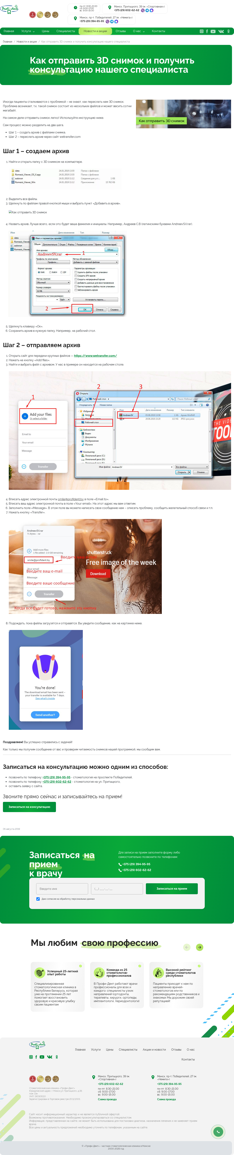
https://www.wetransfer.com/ (95, 356)
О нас (191, 1049)
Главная (80, 1049)
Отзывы (176, 1049)
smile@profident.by (71, 499)
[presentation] (186, 947)
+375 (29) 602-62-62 (126, 10)
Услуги (96, 1049)
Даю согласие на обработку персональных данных (68, 899)
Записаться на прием (172, 888)
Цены (109, 1049)
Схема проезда (107, 1099)
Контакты (188, 1059)
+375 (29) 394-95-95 (92, 21)
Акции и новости (154, 1049)
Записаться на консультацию (29, 807)
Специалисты (128, 1049)
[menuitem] (9, 31)
